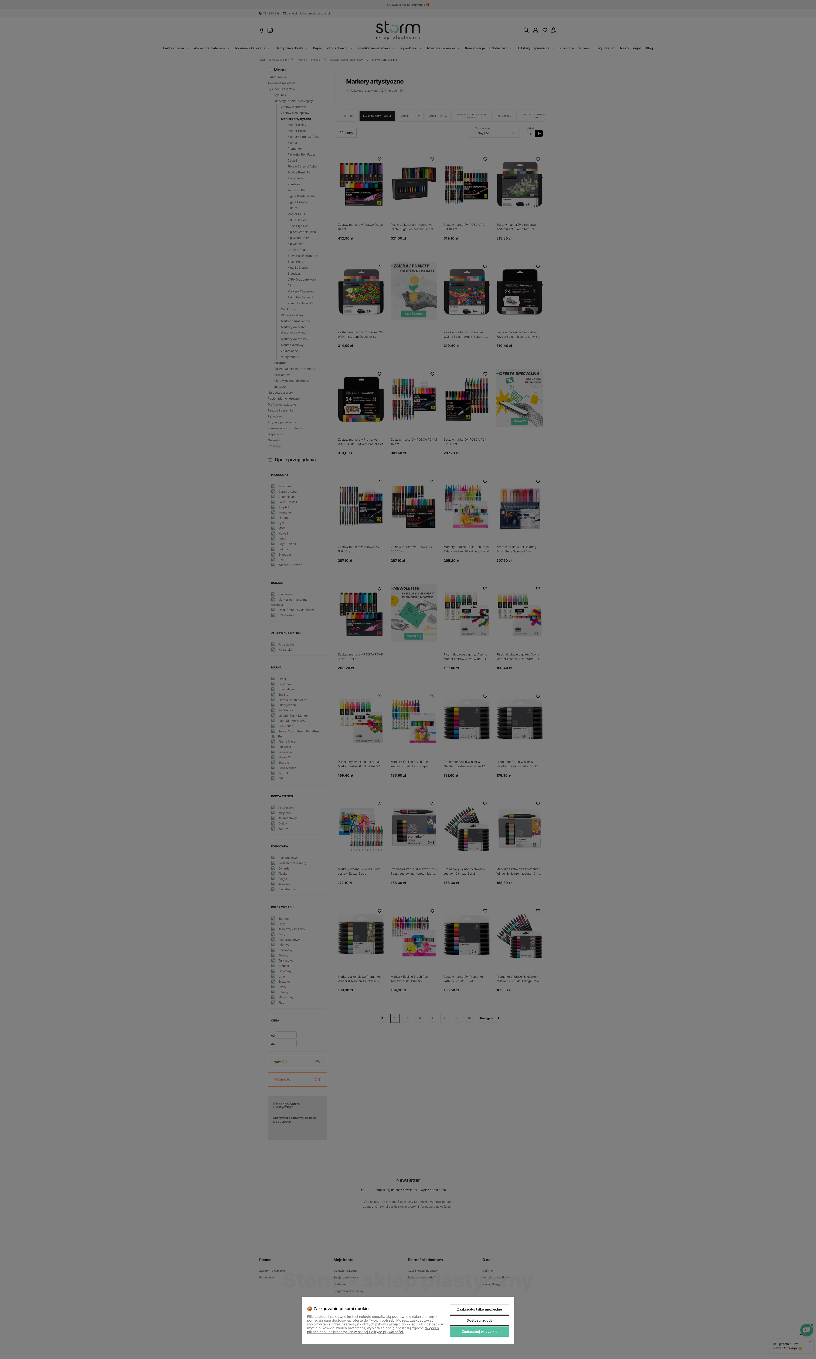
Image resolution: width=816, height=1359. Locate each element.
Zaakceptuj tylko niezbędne (479, 1309)
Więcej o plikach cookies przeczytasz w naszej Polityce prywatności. (373, 1330)
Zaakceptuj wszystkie (479, 1331)
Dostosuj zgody (480, 1320)
